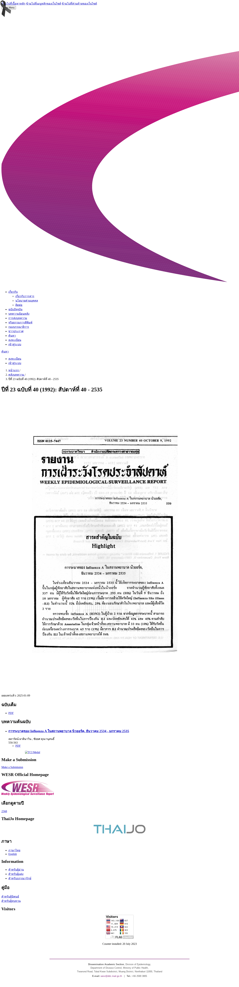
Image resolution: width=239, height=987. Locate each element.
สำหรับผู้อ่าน (16, 869)
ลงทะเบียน (14, 340)
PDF (11, 713)
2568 (4, 811)
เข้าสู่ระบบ (14, 344)
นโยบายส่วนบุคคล (26, 300)
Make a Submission (12, 767)
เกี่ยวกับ (13, 291)
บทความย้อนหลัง (18, 313)
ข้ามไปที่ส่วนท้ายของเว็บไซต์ (79, 3)
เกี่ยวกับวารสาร (24, 296)
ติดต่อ (18, 304)
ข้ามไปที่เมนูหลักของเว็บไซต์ (43, 3)
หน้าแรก (14, 370)
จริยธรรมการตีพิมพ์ (20, 322)
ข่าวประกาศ (15, 331)
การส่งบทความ (17, 318)
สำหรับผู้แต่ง (15, 873)
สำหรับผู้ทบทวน (11, 900)
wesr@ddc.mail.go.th (111, 976)
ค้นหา (12, 335)
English (12, 854)
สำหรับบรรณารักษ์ (19, 878)
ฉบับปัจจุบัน (15, 309)
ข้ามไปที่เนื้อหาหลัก (13, 3)
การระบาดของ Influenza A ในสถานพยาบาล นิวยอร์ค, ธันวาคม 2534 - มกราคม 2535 (68, 731)
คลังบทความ (16, 374)
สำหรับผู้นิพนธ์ (10, 896)
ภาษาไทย (14, 850)
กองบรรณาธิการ (18, 326)
